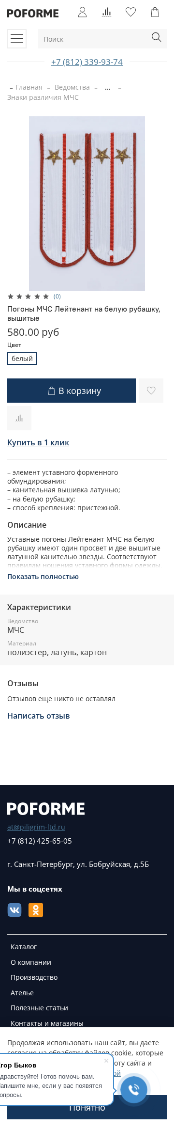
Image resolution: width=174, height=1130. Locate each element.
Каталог (24, 946)
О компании (31, 962)
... (108, 87)
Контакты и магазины (47, 1023)
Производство (34, 977)
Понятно (87, 1107)
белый (22, 358)
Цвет (14, 345)
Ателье (22, 992)
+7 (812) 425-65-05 (39, 841)
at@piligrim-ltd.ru (36, 827)
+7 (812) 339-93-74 (87, 61)
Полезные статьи (39, 1007)
